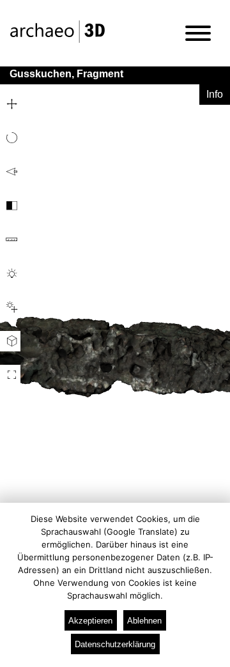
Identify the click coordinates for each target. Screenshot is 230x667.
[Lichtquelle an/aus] (10, 273)
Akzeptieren (90, 620)
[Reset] (10, 172)
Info (214, 94)
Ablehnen (144, 620)
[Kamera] (10, 341)
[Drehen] (10, 138)
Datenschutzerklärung (115, 644)
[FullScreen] (10, 375)
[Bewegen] (10, 104)
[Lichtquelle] (10, 307)
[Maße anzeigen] (10, 239)
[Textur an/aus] (10, 205)
